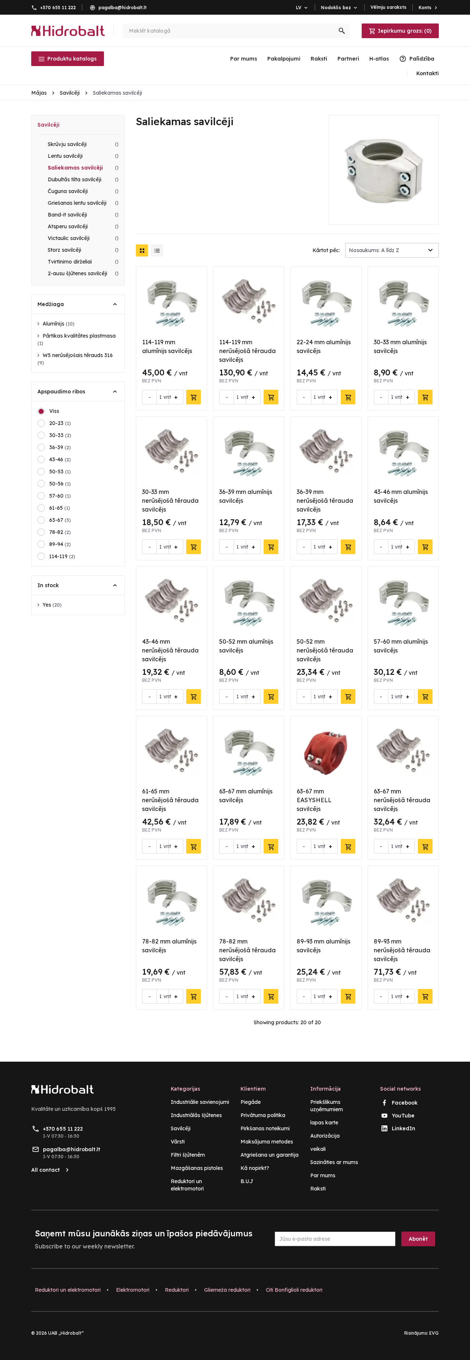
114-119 (62, 556)
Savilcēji (48, 124)
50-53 (60, 471)
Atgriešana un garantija (270, 1155)
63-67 (60, 520)
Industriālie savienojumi (200, 1102)
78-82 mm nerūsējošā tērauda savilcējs (247, 950)
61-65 (59, 508)
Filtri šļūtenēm (188, 1155)
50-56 (60, 483)
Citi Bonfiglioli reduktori (294, 1290)
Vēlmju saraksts (388, 7)
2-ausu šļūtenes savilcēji (83, 273)
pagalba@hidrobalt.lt (122, 7)
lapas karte (324, 1122)
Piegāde (251, 1102)
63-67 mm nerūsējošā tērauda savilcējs (402, 800)
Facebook (404, 1102)
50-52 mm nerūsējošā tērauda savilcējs (325, 650)
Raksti (319, 58)
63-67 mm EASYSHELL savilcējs (314, 800)
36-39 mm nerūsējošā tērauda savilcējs (325, 500)
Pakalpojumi (283, 58)
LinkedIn (403, 1128)
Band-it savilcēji (83, 214)
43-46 (60, 459)
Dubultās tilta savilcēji (83, 179)
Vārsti (178, 1141)
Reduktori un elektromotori (68, 1290)
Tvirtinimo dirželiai (83, 261)
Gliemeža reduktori (227, 1290)
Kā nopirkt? (255, 1168)
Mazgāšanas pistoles (197, 1168)
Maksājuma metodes (267, 1141)
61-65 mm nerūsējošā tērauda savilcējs (170, 800)
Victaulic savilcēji (83, 238)
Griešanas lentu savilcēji (83, 203)
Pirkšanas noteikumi (265, 1128)
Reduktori (177, 1290)
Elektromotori (132, 1290)
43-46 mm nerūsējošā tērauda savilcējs (170, 650)
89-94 (60, 544)
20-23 (60, 423)
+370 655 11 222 (58, 7)
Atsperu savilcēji (83, 226)
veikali (318, 1149)
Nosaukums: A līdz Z (374, 250)
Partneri (348, 58)
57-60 (60, 495)
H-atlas (379, 58)
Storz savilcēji (83, 250)
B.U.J (247, 1181)
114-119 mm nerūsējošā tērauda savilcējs (247, 350)
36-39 (60, 447)
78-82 (60, 532)
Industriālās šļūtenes (196, 1115)
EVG (434, 1333)
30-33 (60, 435)
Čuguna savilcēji (83, 191)
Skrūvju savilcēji (83, 144)
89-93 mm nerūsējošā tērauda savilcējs (402, 950)
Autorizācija (325, 1135)
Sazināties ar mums (334, 1162)
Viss (54, 411)
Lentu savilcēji (83, 156)
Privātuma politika (263, 1115)
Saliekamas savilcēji (83, 167)
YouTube (403, 1115)
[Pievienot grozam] (193, 397)
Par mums (243, 58)
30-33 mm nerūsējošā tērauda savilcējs (170, 500)
